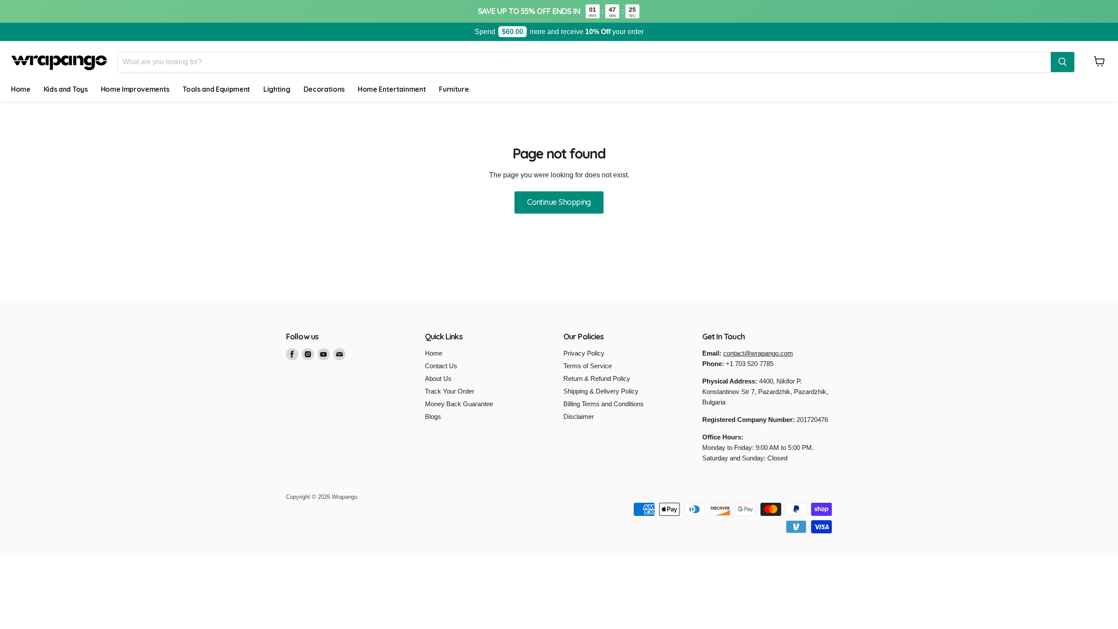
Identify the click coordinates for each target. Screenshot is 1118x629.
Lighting (276, 89)
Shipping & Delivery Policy (600, 391)
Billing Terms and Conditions (603, 404)
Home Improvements (135, 89)
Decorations (324, 89)
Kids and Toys (66, 89)
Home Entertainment (392, 89)
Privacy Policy (583, 353)
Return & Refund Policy (596, 378)
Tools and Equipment (216, 89)
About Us (438, 378)
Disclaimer (578, 416)
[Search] (1062, 62)
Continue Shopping (559, 202)
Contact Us (441, 366)
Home (21, 89)
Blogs (433, 416)
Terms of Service (587, 366)
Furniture (454, 89)
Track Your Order (449, 391)
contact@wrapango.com (758, 353)
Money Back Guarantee (459, 404)
